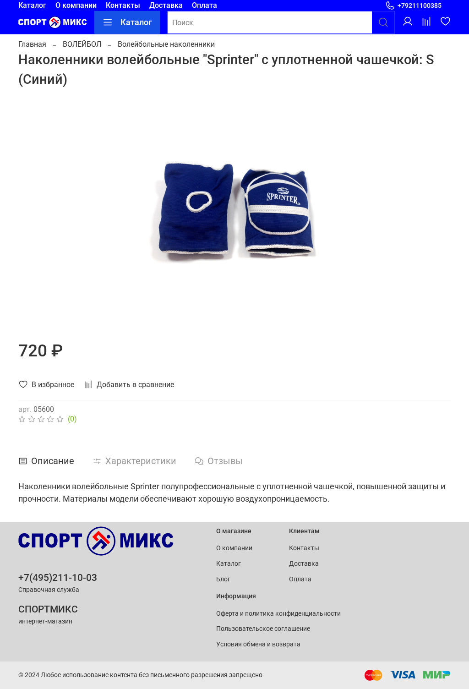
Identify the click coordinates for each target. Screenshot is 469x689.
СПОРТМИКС (48, 609)
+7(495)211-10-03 (57, 577)
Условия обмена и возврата (258, 644)
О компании (76, 5)
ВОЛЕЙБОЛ (82, 44)
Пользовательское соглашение (263, 629)
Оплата (204, 5)
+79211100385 (420, 5)
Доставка (166, 5)
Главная (32, 44)
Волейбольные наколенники (166, 44)
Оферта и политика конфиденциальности (278, 614)
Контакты (123, 5)
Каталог (32, 5)
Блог (223, 579)
